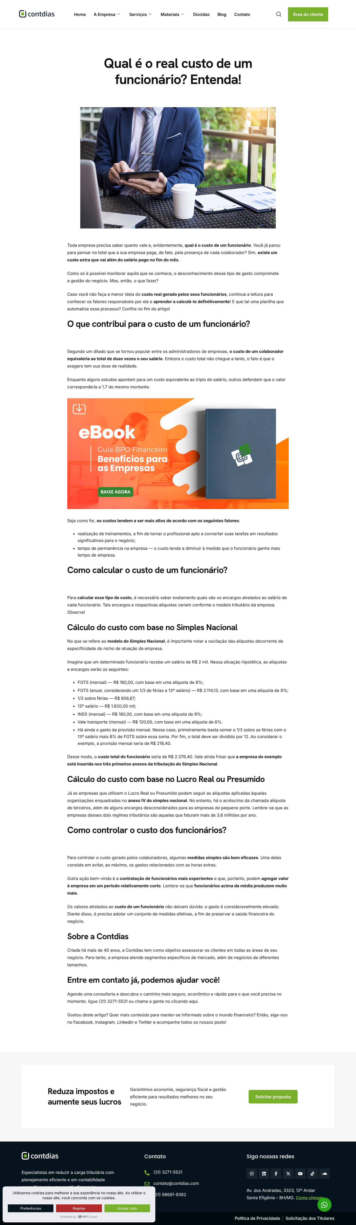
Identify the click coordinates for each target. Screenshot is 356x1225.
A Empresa (104, 14)
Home (80, 14)
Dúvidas (201, 14)
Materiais (170, 14)
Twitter (144, 1022)
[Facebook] (276, 1173)
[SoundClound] (324, 1173)
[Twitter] (288, 1173)
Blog (221, 14)
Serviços (138, 14)
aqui (193, 1001)
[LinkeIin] (264, 1173)
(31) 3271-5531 (168, 1172)
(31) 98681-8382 (170, 1194)
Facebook (82, 1022)
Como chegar (309, 1197)
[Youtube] (300, 1173)
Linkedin (125, 1022)
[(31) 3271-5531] (147, 1172)
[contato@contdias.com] (147, 1184)
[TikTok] (312, 1173)
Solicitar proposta (273, 1096)
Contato (242, 14)
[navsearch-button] (279, 14)
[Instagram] (252, 1173)
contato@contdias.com (176, 1183)
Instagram (104, 1022)
